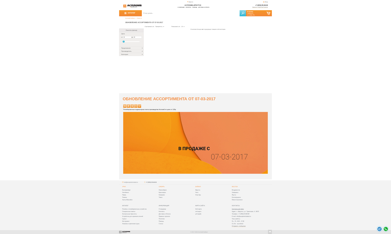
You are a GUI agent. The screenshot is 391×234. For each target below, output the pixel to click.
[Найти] (243, 13)
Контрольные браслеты (129, 214)
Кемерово (162, 195)
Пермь (124, 195)
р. (254, 15)
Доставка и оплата (203, 7)
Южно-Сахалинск (237, 200)
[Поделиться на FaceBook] (128, 106)
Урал (124, 186)
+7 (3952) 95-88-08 (261, 5)
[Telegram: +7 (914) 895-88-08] (379, 229)
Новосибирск (163, 190)
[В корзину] (268, 13)
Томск (160, 197)
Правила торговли (164, 216)
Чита (196, 192)
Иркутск (197, 190)
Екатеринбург (126, 190)
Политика (162, 219)
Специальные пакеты (128, 211)
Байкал (198, 186)
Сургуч (124, 219)
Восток (235, 186)
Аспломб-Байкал (130, 18)
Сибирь (162, 186)
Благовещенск (236, 197)
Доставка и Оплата (165, 214)
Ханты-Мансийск (127, 200)
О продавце (162, 209)
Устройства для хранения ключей (132, 216)
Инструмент (126, 221)
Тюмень (124, 197)
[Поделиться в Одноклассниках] (132, 106)
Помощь (194, 7)
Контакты (188, 7)
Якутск (234, 195)
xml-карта (198, 211)
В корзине (250, 11)
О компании (181, 7)
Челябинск (125, 192)
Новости (139, 18)
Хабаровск (235, 192)
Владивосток (236, 190)
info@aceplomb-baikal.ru (131, 182)
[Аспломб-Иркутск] (132, 7)
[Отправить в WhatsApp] (135, 106)
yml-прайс (198, 214)
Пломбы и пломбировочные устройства (134, 209)
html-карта (198, 209)
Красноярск (162, 192)
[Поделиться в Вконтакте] (124, 106)
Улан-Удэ (198, 195)
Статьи (161, 223)
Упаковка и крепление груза (130, 223)
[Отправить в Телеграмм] (139, 106)
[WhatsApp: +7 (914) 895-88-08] (386, 229)
